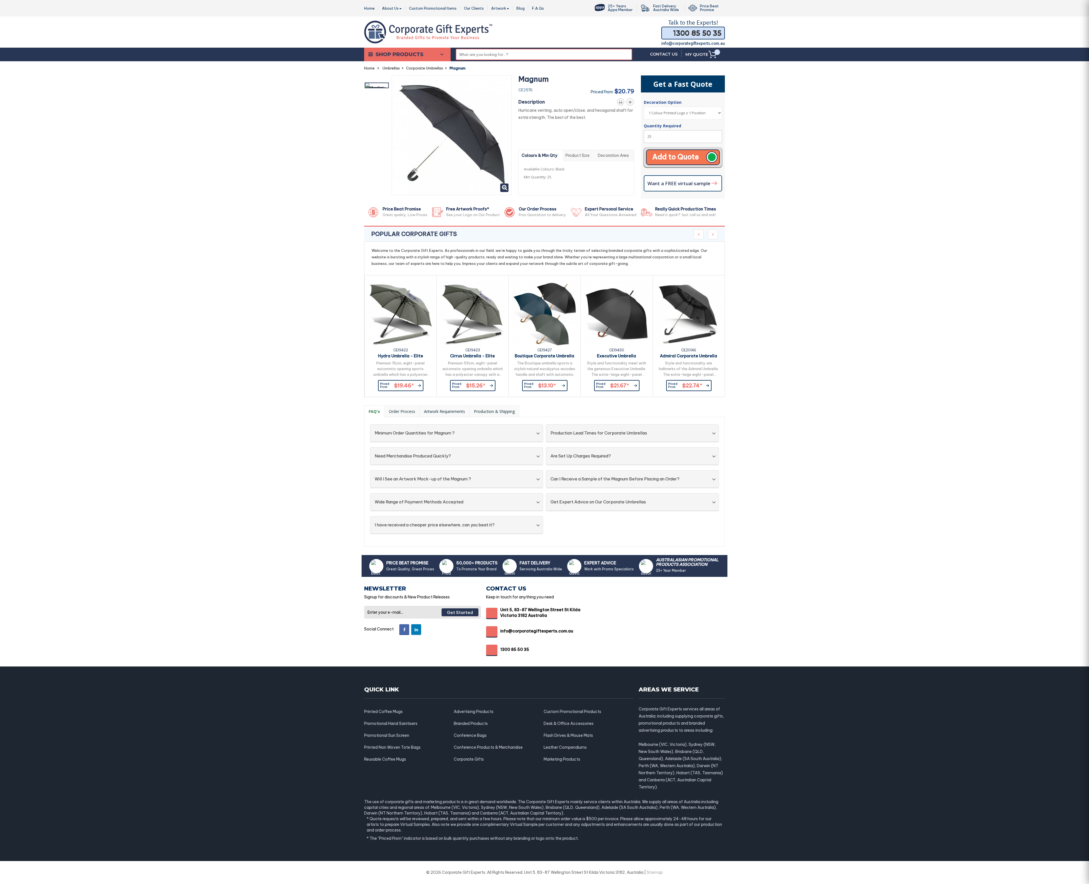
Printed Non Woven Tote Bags (392, 747)
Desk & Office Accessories (569, 723)
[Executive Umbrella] (616, 314)
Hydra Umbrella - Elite (400, 355)
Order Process (402, 411)
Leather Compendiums (565, 747)
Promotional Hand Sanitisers (390, 723)
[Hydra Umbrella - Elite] (400, 314)
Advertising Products (473, 711)
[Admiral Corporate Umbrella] (688, 314)
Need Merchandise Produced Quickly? (413, 456)
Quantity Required (662, 125)
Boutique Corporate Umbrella (544, 355)
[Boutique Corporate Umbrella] (544, 314)
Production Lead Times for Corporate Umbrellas (598, 433)
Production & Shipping (494, 411)
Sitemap (655, 872)
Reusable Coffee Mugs (385, 759)
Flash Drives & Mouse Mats (568, 735)
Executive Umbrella (616, 355)
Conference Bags (470, 735)
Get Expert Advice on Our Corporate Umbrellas (598, 502)
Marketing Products (562, 759)
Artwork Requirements (444, 411)
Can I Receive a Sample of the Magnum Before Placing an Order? (614, 479)
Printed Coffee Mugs (383, 711)
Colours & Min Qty (539, 155)
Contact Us (664, 54)
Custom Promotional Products (572, 711)
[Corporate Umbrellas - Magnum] (377, 85)
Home (369, 68)
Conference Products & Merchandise (488, 747)
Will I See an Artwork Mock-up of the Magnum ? (423, 479)
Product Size (577, 155)
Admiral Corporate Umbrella (688, 355)
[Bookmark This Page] (631, 101)
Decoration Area (613, 155)
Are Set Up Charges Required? (580, 456)
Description (531, 102)
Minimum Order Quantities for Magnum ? (415, 433)
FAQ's (374, 411)
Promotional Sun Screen (386, 735)
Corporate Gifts (469, 759)
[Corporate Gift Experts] (428, 31)
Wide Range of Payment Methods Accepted (419, 502)
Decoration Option (663, 102)
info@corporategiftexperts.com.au (693, 43)
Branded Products (471, 723)
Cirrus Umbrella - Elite (472, 355)
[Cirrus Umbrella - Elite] (472, 314)
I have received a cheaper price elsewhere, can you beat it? (435, 525)
